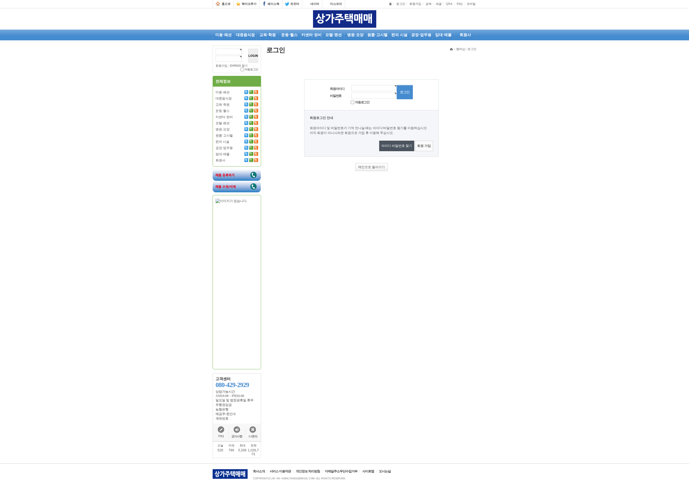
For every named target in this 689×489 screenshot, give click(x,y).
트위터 (294, 3)
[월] (256, 92)
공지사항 (236, 436)
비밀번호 (336, 96)
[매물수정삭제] (237, 183)
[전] (251, 92)
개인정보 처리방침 (308, 471)
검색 (428, 3)
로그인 (400, 3)
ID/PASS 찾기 (239, 65)
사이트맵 (368, 471)
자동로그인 (251, 69)
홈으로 (226, 3)
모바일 (471, 3)
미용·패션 (223, 92)
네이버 (314, 3)
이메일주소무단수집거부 (341, 471)
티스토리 (336, 3)
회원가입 (415, 3)
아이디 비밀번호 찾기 (396, 146)
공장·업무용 (224, 148)
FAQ (459, 3)
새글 (439, 3)
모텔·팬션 (223, 123)
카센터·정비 (224, 117)
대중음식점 (224, 98)
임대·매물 (223, 154)
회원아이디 (337, 89)
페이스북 (273, 3)
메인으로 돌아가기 (371, 167)
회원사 (220, 160)
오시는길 (385, 471)
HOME (451, 49)
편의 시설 (222, 142)
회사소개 (259, 471)
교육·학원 (223, 105)
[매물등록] (237, 171)
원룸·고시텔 (224, 135)
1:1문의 (252, 436)
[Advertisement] (237, 285)
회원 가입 (424, 146)
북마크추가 (249, 3)
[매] (246, 92)
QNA (449, 3)
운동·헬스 (223, 111)
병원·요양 (223, 129)
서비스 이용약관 (280, 471)
